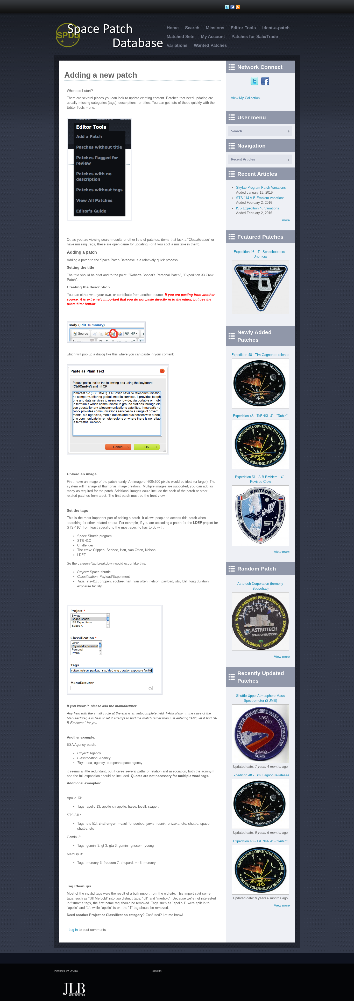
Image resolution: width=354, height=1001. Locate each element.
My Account (213, 36)
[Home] (112, 47)
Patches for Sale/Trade (254, 36)
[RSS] (238, 7)
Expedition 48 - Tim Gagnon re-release (260, 355)
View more (282, 552)
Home (173, 27)
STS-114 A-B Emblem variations (260, 198)
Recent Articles (243, 159)
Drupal (74, 970)
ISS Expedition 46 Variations (257, 208)
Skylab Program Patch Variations (261, 187)
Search (192, 27)
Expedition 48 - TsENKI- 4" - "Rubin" (260, 416)
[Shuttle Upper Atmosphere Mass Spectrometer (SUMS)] (260, 762)
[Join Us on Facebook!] (233, 7)
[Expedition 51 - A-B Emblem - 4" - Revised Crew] (260, 545)
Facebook (266, 81)
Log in (73, 930)
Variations (177, 45)
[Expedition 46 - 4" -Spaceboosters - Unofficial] (260, 313)
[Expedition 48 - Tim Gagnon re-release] (260, 407)
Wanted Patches (210, 45)
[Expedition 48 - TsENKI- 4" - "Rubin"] (260, 468)
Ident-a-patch (275, 27)
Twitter (255, 81)
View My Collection (245, 98)
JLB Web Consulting (74, 989)
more (286, 220)
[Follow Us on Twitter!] (227, 7)
